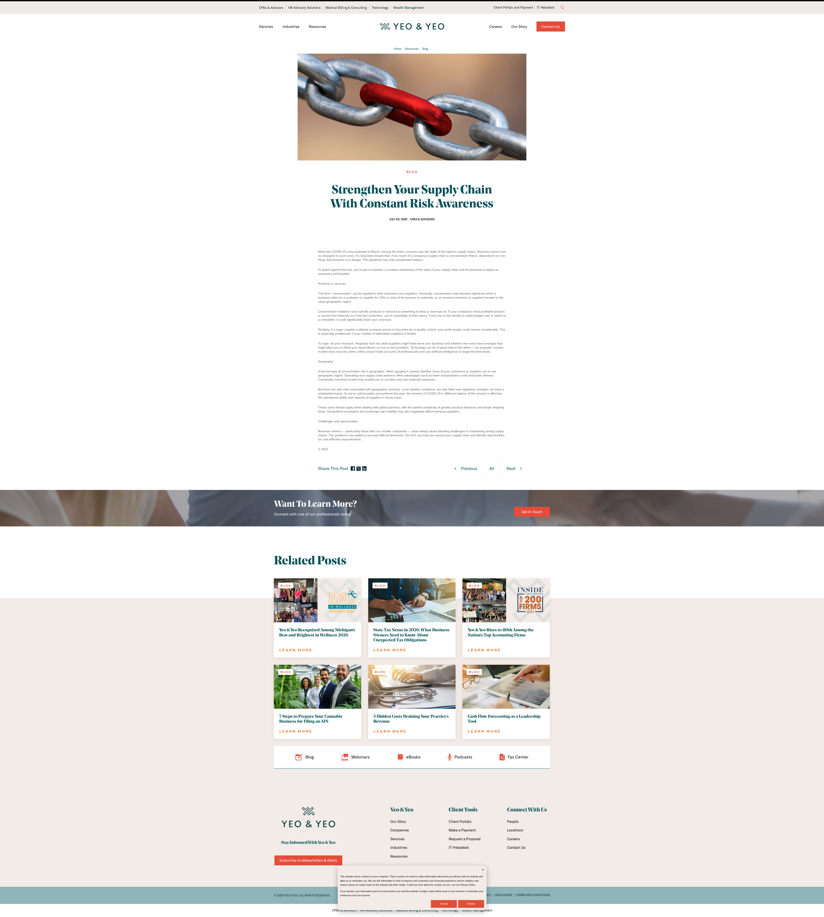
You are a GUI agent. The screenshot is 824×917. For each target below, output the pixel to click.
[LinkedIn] (364, 469)
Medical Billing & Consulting (346, 8)
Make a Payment (462, 830)
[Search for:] (562, 7)
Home (397, 48)
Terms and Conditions (533, 895)
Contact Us (550, 26)
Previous (469, 468)
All (491, 468)
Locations (515, 830)
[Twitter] (358, 469)
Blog (425, 48)
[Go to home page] (412, 26)
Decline (471, 903)
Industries (291, 26)
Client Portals (460, 821)
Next (511, 468)
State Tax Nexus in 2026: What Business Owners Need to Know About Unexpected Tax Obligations (411, 635)
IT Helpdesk (545, 7)
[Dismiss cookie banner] (483, 870)
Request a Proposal (465, 839)
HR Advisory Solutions (304, 8)
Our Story (519, 26)
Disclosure (503, 895)
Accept (444, 903)
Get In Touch (532, 511)
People (512, 821)
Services (266, 26)
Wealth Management (408, 8)
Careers (495, 26)
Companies (399, 830)
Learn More (295, 650)
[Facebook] (352, 469)
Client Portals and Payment (513, 7)
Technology (380, 8)
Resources (317, 26)
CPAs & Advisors (271, 8)
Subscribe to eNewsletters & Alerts (308, 860)
